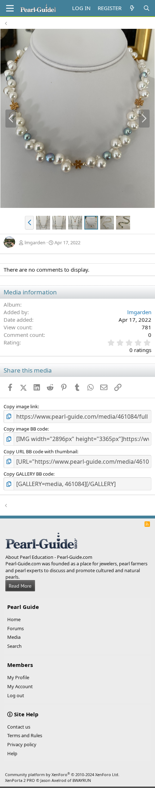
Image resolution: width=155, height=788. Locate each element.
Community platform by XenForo (62, 774)
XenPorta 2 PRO (20, 780)
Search (14, 646)
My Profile (18, 677)
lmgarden (35, 242)
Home (14, 619)
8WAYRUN (81, 780)
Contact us (18, 727)
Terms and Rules (24, 735)
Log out (15, 695)
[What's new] (132, 8)
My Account (20, 686)
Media (14, 637)
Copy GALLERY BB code (28, 474)
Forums (15, 628)
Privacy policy (21, 744)
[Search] (147, 8)
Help (12, 753)
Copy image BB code (26, 429)
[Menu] (9, 8)
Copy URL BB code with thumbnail (40, 451)
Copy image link (21, 406)
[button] (29, 223)
